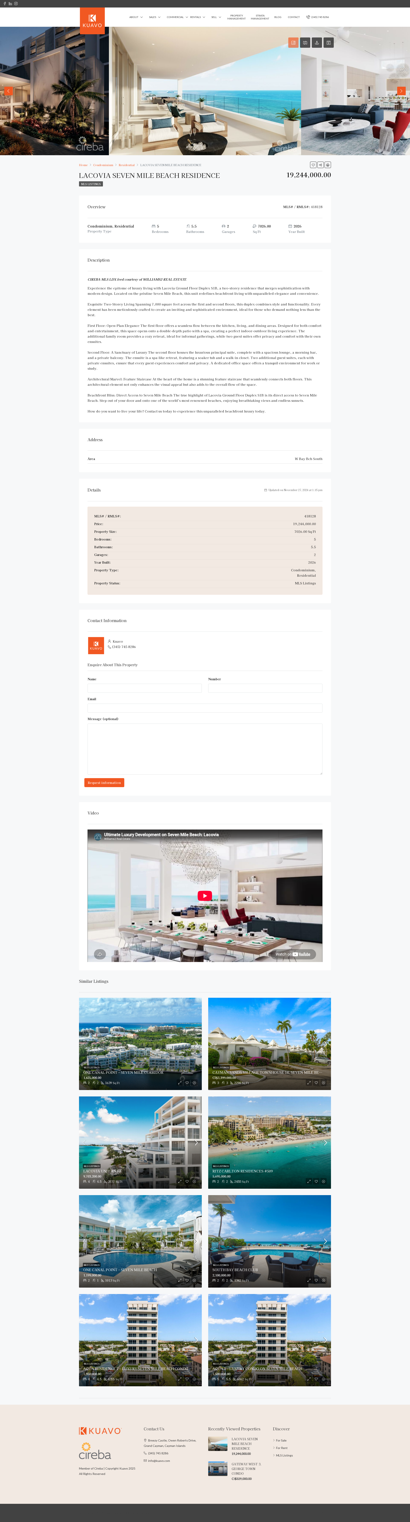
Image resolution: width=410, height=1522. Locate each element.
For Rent (282, 1448)
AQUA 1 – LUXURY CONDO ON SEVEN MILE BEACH (257, 1368)
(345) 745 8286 (320, 17)
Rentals (195, 17)
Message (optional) (103, 718)
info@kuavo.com (159, 1460)
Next (401, 91)
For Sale (281, 1440)
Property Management (236, 17)
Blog (277, 17)
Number (214, 679)
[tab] (293, 42)
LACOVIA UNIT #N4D (102, 1171)
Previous (8, 91)
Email (92, 699)
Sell (214, 17)
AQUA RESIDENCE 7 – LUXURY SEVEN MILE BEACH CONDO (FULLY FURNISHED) (155, 1368)
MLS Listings (91, 184)
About (133, 17)
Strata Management (260, 17)
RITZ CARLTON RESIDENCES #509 (242, 1171)
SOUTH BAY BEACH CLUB (235, 1269)
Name (92, 679)
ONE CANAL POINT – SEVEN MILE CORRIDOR (123, 1072)
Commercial (175, 17)
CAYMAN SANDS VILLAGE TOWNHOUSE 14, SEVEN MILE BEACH (269, 1072)
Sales (152, 17)
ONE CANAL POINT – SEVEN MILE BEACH (120, 1269)
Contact (294, 17)
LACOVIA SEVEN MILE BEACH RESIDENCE (245, 1444)
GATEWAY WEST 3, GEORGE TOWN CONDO (246, 1469)
